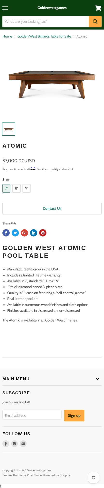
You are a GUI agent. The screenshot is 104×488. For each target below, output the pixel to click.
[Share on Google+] (24, 232)
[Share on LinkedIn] (33, 232)
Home (7, 36)
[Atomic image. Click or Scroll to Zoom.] (52, 81)
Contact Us (52, 208)
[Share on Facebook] (6, 232)
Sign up (74, 415)
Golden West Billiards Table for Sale (44, 36)
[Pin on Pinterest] (42, 232)
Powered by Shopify (56, 475)
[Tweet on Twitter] (15, 232)
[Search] (95, 21)
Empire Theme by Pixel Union (22, 475)
